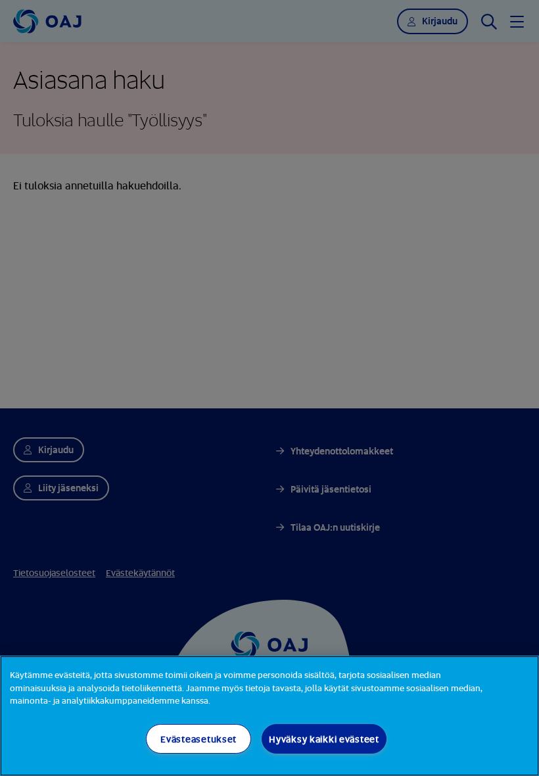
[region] (269, 716)
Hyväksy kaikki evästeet (324, 739)
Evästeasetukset (198, 739)
